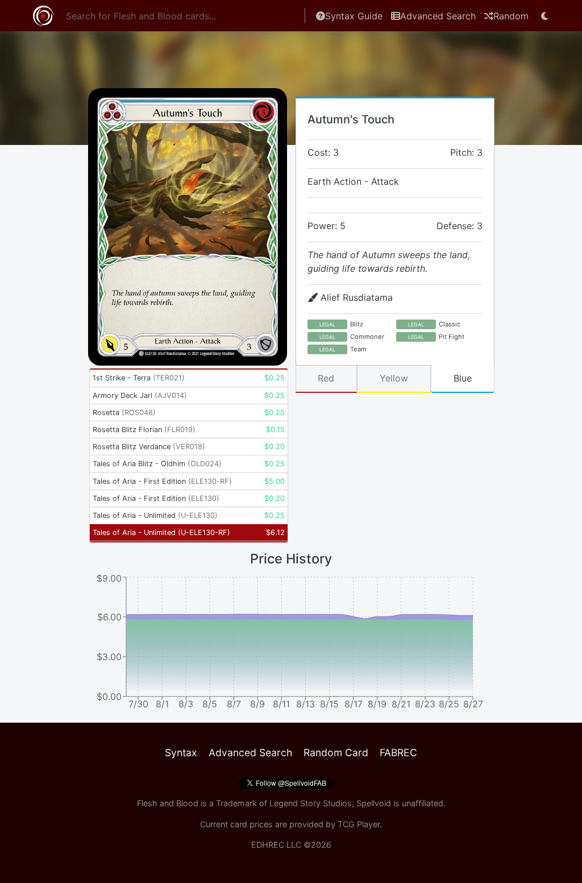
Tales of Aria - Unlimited (155, 515)
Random (511, 16)
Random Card (336, 752)
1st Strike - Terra (139, 378)
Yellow (394, 378)
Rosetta (124, 412)
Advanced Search (438, 16)
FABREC (398, 752)
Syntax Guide (354, 16)
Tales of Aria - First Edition (162, 481)
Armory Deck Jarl (140, 395)
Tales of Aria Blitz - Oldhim (157, 463)
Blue (463, 378)
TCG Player (359, 824)
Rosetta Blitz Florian (144, 429)
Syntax (181, 752)
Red (326, 378)
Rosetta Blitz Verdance (149, 446)
